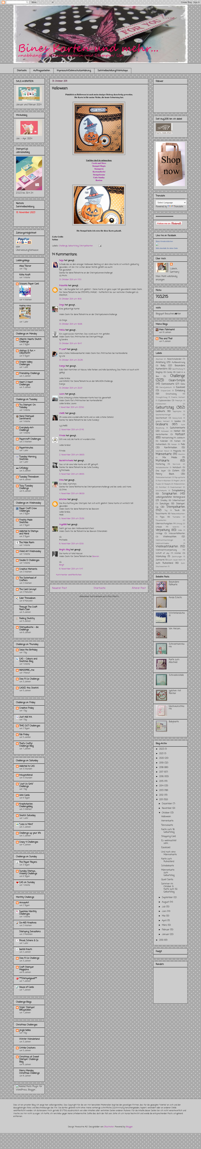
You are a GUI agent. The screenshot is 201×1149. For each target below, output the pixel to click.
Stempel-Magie (99, 165)
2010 (161, 940)
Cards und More (99, 163)
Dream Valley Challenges (25, 363)
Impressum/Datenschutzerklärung (74, 70)
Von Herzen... (175, 628)
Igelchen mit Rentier (175, 692)
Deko (183, 384)
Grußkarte (162, 424)
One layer (161, 470)
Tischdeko (176, 517)
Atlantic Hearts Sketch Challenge (30, 340)
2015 (161, 781)
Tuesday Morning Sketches (27, 458)
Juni (164, 911)
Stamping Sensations (30, 931)
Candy (169, 372)
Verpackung (163, 530)
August (166, 902)
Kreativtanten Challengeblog (26, 805)
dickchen (63, 499)
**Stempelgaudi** (28, 978)
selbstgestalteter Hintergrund (170, 497)
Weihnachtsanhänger (164, 540)
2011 (161, 799)
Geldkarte (160, 411)
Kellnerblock (161, 444)
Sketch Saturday (27, 815)
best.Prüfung (177, 369)
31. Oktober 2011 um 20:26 (71, 360)
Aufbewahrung (178, 362)
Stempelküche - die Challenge (28, 628)
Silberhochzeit (178, 500)
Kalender (164, 441)
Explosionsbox (164, 400)
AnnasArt (24, 902)
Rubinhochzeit (176, 487)
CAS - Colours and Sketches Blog (28, 660)
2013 (161, 790)
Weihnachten (170, 536)
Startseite (22, 70)
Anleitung (160, 362)
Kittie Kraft (24, 275)
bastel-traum (25, 949)
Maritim (181, 454)
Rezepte (167, 484)
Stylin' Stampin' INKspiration (27, 1009)
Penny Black (165, 474)
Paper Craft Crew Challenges (28, 510)
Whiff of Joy (162, 553)
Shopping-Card (168, 836)
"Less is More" (26, 824)
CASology (23, 468)
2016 (161, 776)
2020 (162, 758)
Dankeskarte (167, 384)
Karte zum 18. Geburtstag (168, 831)
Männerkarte (164, 454)
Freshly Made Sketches (25, 521)
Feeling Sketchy (27, 618)
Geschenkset (161, 418)
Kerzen (174, 444)
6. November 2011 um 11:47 (71, 568)
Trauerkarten (161, 520)
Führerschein (161, 404)
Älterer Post (139, 588)
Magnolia (177, 451)
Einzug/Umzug (161, 397)
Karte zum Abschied (174, 661)
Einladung (180, 390)
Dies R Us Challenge (29, 679)
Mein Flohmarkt (167, 329)
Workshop (161, 556)
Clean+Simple (177, 380)
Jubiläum (181, 437)
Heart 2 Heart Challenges (26, 383)
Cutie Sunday (99, 177)
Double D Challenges (29, 560)
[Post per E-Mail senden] (99, 245)
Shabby (163, 500)
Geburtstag (73, 245)
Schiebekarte (167, 865)
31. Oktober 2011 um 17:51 (70, 279)
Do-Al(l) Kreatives (27, 922)
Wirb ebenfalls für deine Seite (167, 248)
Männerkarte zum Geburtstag (167, 872)
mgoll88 (63, 524)
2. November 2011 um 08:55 (71, 454)
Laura (62, 393)
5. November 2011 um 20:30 (71, 518)
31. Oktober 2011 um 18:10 (70, 298)
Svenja (62, 366)
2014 (161, 785)
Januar (166, 934)
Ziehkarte (160, 559)
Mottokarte (162, 461)
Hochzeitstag (167, 437)
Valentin (176, 527)
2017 (161, 772)
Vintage (159, 533)
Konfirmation (170, 447)
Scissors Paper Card (29, 283)
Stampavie (99, 168)
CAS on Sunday (27, 882)
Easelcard (180, 387)
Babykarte (174, 721)
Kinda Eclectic (175, 597)
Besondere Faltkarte (174, 583)
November (167, 808)
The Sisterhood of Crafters (27, 579)
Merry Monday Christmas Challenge (29, 1072)
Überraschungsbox (164, 523)
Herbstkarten (162, 434)
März (165, 925)
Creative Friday (26, 708)
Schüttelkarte (161, 490)
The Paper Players (28, 862)
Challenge (63, 245)
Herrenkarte (167, 821)
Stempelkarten (86, 245)
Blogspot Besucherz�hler (168, 313)
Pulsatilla (63, 285)
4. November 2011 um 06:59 (71, 493)
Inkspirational (26, 775)
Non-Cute (176, 464)
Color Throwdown (27, 598)
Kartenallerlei (99, 171)
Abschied (159, 359)
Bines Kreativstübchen (164, 241)
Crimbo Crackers (27, 1048)
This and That (165, 338)
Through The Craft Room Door (28, 608)
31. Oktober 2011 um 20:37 (70, 388)
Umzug (179, 523)
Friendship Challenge (29, 373)
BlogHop (159, 372)
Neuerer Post (59, 588)
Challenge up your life (30, 833)
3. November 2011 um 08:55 (71, 474)
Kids (183, 444)
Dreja (61, 304)
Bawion (99, 180)
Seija (61, 260)
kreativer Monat (162, 451)
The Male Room (26, 542)
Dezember (167, 803)
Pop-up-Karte (179, 477)
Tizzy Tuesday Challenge (26, 487)
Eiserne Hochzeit (178, 397)
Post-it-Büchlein (164, 480)
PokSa (62, 330)
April (164, 920)
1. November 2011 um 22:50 (71, 407)
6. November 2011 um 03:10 (71, 543)
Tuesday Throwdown (29, 477)
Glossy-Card (177, 418)
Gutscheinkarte (177, 428)
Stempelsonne (99, 174)
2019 (161, 763)
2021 (161, 753)
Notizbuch (177, 467)
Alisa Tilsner (25, 266)
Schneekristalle (176, 675)
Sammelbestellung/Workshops (113, 70)
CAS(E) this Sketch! (29, 688)
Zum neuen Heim (175, 560)
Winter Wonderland (29, 1039)
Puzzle (158, 484)
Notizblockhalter (162, 467)
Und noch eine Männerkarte (169, 853)
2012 (161, 795)
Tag (166, 510)
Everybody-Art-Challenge (26, 429)
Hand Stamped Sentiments (26, 417)
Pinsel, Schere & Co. (28, 940)
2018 (161, 767)
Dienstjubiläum (166, 387)
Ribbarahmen (179, 484)
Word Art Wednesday (30, 551)
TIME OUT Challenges (29, 725)
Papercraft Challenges (30, 439)
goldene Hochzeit (163, 421)
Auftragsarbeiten (41, 70)
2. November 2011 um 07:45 (71, 429)
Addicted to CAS (27, 766)
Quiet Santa (167, 879)
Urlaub (159, 526)
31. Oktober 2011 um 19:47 (70, 343)
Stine (61, 480)
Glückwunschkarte (176, 708)
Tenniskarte (167, 825)
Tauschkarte (161, 513)
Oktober (166, 812)
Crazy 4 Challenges (28, 842)
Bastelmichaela (66, 460)
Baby (163, 365)
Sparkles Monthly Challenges (28, 913)
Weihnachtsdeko (162, 543)
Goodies (177, 421)
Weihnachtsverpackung (166, 549)
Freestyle (178, 400)
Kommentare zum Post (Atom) (104, 596)
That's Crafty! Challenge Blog (26, 745)
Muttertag (160, 464)
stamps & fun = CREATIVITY (27, 352)
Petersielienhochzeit (163, 477)
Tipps (162, 517)
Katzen (177, 441)
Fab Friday (24, 734)
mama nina (25, 305)
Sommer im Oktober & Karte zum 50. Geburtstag (169, 887)
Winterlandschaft (177, 614)
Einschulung (171, 393)
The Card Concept (27, 589)
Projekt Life (178, 480)
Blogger (129, 1126)
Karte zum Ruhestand (167, 860)
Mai (164, 916)
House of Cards (26, 987)
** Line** (63, 349)
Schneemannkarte (176, 645)
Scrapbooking (178, 490)
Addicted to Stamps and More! (28, 532)
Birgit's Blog (64, 549)
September (168, 897)
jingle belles (25, 1030)
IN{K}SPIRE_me (26, 670)
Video (180, 530)
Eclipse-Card (165, 390)
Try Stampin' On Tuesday (27, 406)
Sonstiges (164, 503)
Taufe (177, 510)
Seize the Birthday (28, 650)
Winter (177, 553)
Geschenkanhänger (163, 414)
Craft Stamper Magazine (26, 968)
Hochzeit (180, 434)
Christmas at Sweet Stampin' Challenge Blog (29, 1059)
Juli (164, 906)
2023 (162, 749)
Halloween (165, 431)
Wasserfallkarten (177, 533)
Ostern (175, 470)
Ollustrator (109, 1126)
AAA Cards (24, 795)
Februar (166, 929)
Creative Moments (28, 569)
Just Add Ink (25, 717)
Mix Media (170, 457)
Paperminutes (26, 448)
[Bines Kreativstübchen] (157, 245)
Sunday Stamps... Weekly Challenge (28, 872)
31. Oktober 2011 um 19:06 (70, 324)
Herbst (177, 431)
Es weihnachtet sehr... (168, 842)
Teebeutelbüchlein (178, 513)
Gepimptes (177, 411)
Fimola (62, 435)
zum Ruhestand (164, 563)
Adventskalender (174, 359)
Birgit (61, 564)
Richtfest (162, 487)
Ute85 (62, 413)
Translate (178, 206)
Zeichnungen (177, 556)
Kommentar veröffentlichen (68, 574)
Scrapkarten (169, 494)
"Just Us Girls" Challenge (26, 785)
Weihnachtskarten (167, 546)
